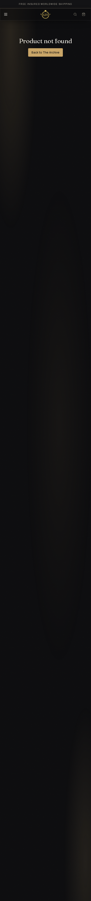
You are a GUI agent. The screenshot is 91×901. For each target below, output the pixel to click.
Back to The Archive (45, 52)
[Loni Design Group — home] (45, 14)
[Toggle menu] (6, 14)
